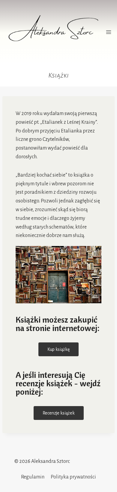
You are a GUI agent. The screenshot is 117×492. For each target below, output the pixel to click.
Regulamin (32, 477)
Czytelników (56, 139)
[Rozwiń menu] (108, 32)
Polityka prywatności (73, 477)
